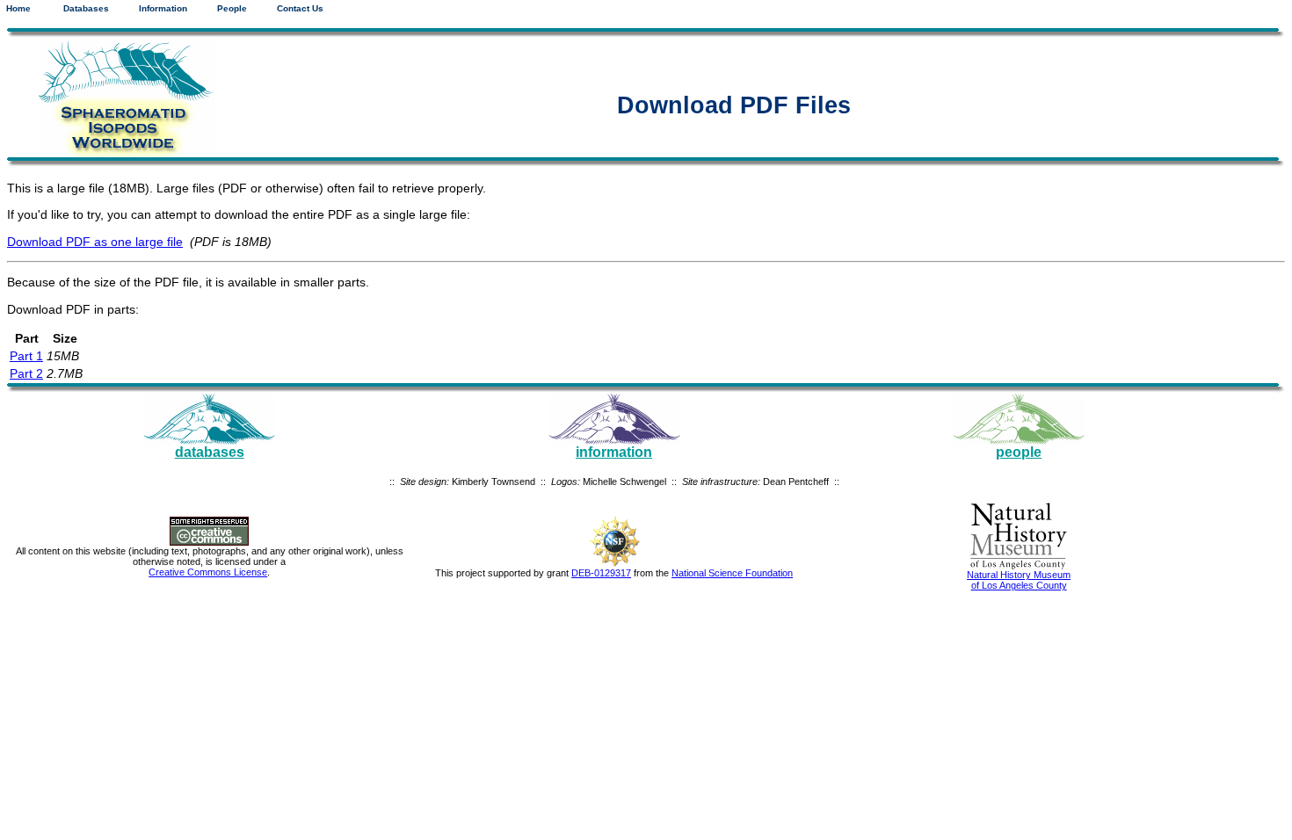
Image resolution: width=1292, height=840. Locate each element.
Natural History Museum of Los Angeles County (1019, 579)
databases (209, 452)
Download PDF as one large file (95, 242)
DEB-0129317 (601, 573)
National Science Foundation (732, 573)
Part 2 (26, 373)
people (1019, 452)
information (614, 452)
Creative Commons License (208, 572)
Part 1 (26, 356)
